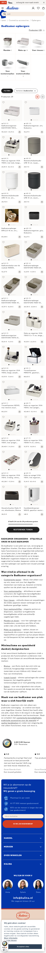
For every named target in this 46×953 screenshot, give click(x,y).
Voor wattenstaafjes (13, 591)
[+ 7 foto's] (11, 425)
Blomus (7, 666)
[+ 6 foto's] (34, 390)
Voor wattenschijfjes (13, 609)
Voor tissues (9, 600)
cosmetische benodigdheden (29, 718)
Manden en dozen (11, 621)
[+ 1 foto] (11, 145)
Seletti (7, 686)
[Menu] (2, 8)
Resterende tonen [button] (23, 530)
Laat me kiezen (10, 940)
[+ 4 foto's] (34, 145)
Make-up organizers (12, 630)
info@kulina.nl (23, 898)
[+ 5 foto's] (34, 110)
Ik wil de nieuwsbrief (23, 824)
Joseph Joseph (10, 678)
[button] (23, 91)
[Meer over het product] (11, 110)
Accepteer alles (23, 946)
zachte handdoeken (10, 723)
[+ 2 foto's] (11, 250)
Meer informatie (10, 938)
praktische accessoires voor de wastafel (18, 720)
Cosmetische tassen (12, 580)
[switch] (5, 950)
